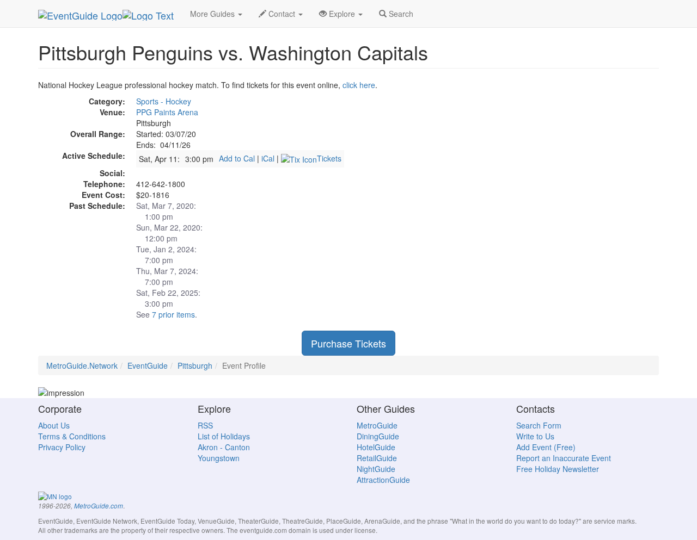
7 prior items (173, 314)
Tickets (329, 158)
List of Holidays (224, 436)
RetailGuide (377, 457)
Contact (281, 13)
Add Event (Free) (546, 447)
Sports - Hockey (163, 101)
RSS (205, 425)
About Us (54, 425)
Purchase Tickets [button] (348, 343)
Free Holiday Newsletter (557, 468)
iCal (267, 158)
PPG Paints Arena (167, 112)
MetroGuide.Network (82, 365)
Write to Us (535, 436)
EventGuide (147, 365)
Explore (342, 13)
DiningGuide (378, 436)
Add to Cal (237, 158)
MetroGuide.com (98, 505)
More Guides (213, 13)
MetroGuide (377, 425)
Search (400, 13)
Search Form (538, 425)
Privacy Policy (61, 447)
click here (359, 84)
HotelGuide (376, 447)
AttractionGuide (383, 479)
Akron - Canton (224, 447)
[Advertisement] (561, 155)
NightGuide (376, 468)
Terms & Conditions (72, 436)
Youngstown (219, 457)
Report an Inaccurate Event (563, 457)
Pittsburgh (195, 365)
